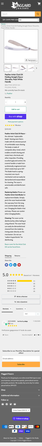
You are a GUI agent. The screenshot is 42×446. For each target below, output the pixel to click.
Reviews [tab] (6, 309)
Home (3, 24)
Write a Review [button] (22, 297)
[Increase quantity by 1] (25, 102)
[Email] (2, 404)
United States (20, 410)
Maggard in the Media (32, 438)
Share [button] (6, 335)
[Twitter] (10, 404)
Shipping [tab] (8, 256)
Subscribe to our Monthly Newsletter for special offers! (21, 352)
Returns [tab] (17, 256)
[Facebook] (6, 404)
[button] (35, 335)
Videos (21, 438)
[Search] (38, 14)
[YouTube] (14, 404)
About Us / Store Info (9, 438)
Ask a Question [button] (22, 302)
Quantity (8, 97)
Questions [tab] (19, 309)
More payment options (15, 122)
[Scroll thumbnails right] (36, 68)
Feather (9, 93)
